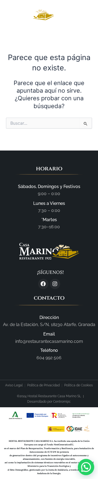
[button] (83, 15)
